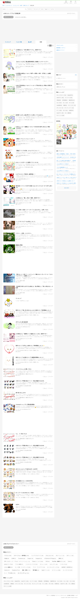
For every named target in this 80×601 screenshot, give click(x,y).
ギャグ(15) (65, 110)
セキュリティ (53, 564)
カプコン (52, 9)
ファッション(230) (60, 115)
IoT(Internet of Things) (50, 558)
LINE (60, 558)
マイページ (57, 595)
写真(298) (59, 100)
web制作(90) (59, 105)
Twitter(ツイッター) (37, 561)
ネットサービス (67, 570)
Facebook (21, 558)
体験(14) (65, 105)
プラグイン (30, 9)
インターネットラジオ (31, 564)
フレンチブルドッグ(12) (61, 95)
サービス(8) (72, 102)
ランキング (8, 42)
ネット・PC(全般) (9, 573)
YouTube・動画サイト (58, 561)
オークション (56, 570)
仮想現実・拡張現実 (67, 567)
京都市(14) (71, 110)
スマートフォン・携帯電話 (21, 555)
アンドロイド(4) (60, 107)
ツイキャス (63, 564)
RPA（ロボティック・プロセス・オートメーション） (16, 561)
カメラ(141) (59, 102)
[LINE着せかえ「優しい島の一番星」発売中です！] (74, 136)
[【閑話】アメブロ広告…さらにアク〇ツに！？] (74, 131)
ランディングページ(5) (69, 107)
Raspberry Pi (15, 570)
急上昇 (30, 42)
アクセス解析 (19, 564)
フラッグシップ (37, 9)
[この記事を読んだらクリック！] (45, 57)
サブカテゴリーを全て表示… (20, 17)
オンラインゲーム (23, 573)
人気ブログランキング (7, 2)
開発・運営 (26, 570)
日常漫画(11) (65, 100)
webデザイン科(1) (60, 97)
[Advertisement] (40, 29)
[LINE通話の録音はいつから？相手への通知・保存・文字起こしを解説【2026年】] (69, 126)
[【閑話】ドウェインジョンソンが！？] (69, 131)
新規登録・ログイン (60, 47)
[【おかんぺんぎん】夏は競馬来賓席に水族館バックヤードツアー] (64, 126)
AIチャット (70, 555)
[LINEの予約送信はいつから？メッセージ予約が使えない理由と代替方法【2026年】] (74, 126)
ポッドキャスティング (53, 567)
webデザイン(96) (60, 112)
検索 (26, 9)
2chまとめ (49, 555)
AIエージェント (60, 555)
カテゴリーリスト (71, 13)
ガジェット (43, 564)
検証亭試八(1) (71, 100)
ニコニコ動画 (8, 567)
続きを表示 (66, 187)
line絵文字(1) (70, 95)
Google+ (30, 558)
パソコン (7, 555)
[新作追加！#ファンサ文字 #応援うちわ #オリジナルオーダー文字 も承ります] (69, 136)
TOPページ (48, 595)
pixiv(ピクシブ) (8, 564)
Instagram (39, 558)
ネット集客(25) (68, 112)
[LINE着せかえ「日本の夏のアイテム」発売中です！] (58, 126)
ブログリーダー (59, 45)
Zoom (69, 561)
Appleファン (45, 570)
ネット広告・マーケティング (22, 567)
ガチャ (42, 9)
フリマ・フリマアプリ (38, 567)
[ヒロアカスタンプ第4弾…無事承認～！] (64, 136)
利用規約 (72, 595)
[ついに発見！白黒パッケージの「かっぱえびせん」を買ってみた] (58, 141)
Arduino (6, 570)
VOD (47, 561)
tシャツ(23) (66, 102)
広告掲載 (68, 595)
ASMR (13, 558)
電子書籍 (36, 570)
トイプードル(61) (69, 97)
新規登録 (53, 595)
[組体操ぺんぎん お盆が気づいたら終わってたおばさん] (58, 131)
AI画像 (6, 558)
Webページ (47, 9)
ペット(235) (59, 110)
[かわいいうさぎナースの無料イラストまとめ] (58, 136)
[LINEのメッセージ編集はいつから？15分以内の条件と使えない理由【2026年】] (64, 131)
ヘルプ (76, 595)
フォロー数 (19, 42)
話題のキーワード (60, 50)
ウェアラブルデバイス (37, 555)
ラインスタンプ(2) (72, 105)
